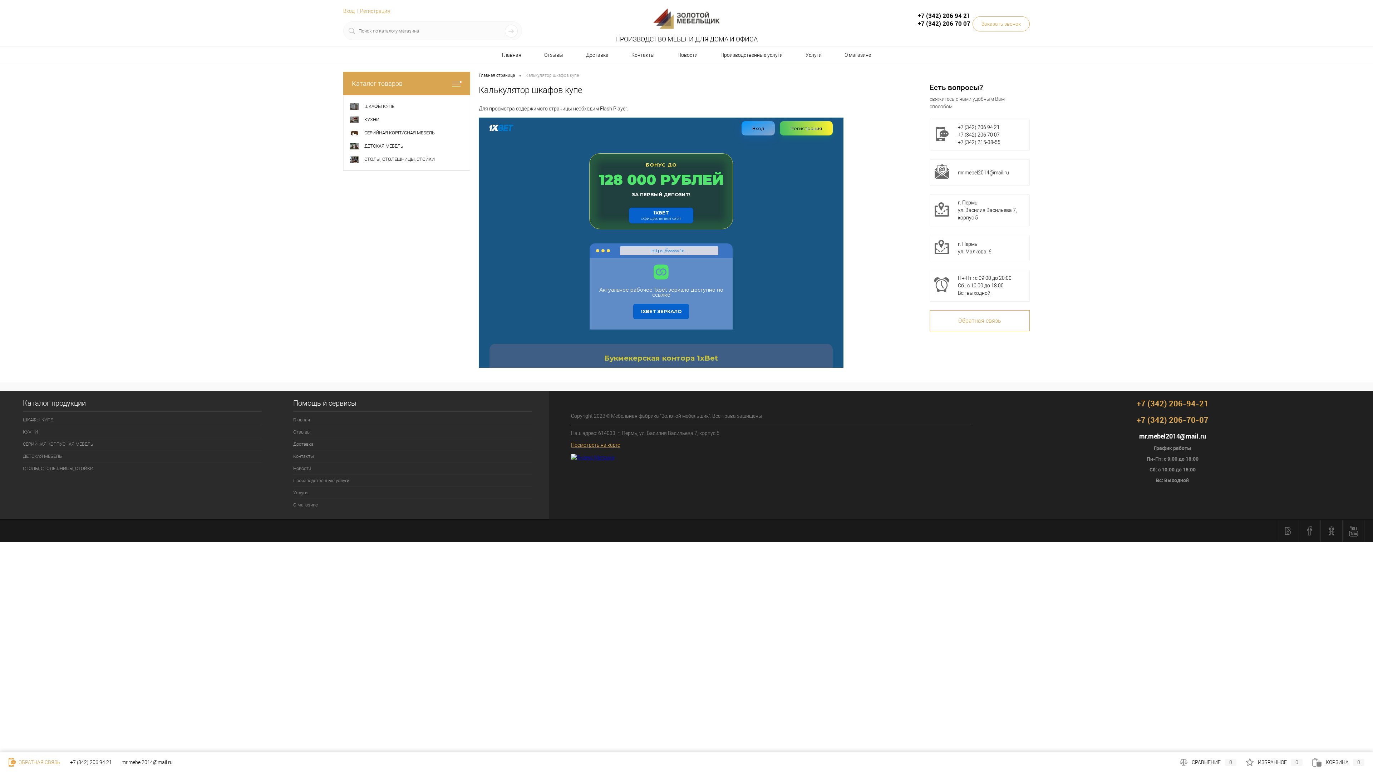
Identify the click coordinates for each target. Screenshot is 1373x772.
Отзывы (553, 55)
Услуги (814, 55)
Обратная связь (979, 320)
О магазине (858, 55)
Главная (511, 55)
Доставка (597, 55)
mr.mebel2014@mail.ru (983, 172)
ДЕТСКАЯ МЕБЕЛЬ (42, 456)
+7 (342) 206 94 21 (91, 762)
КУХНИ (30, 432)
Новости (688, 55)
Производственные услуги (751, 55)
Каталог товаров (377, 83)
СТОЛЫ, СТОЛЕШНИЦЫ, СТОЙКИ (58, 468)
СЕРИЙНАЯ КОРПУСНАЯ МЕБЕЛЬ (58, 444)
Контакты (643, 55)
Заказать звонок (1001, 24)
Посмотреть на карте (595, 445)
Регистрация (375, 11)
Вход (349, 11)
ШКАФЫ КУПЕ (38, 419)
